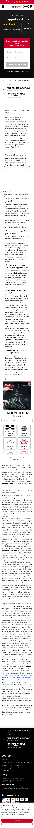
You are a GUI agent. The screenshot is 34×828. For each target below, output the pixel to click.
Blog (3, 791)
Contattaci (5, 770)
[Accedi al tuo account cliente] (27, 6)
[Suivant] (29, 166)
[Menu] (6, 6)
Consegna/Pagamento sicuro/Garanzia (15, 788)
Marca (9, 52)
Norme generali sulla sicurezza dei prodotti (16, 762)
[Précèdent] (5, 166)
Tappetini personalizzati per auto (13, 778)
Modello (10, 58)
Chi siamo (5, 759)
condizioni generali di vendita (12, 765)
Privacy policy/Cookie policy (11, 768)
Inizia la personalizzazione (17, 64)
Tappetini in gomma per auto (12, 781)
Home (12, 15)
